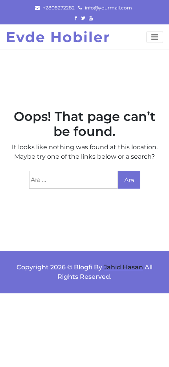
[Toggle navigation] (154, 37)
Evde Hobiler (58, 37)
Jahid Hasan (123, 267)
